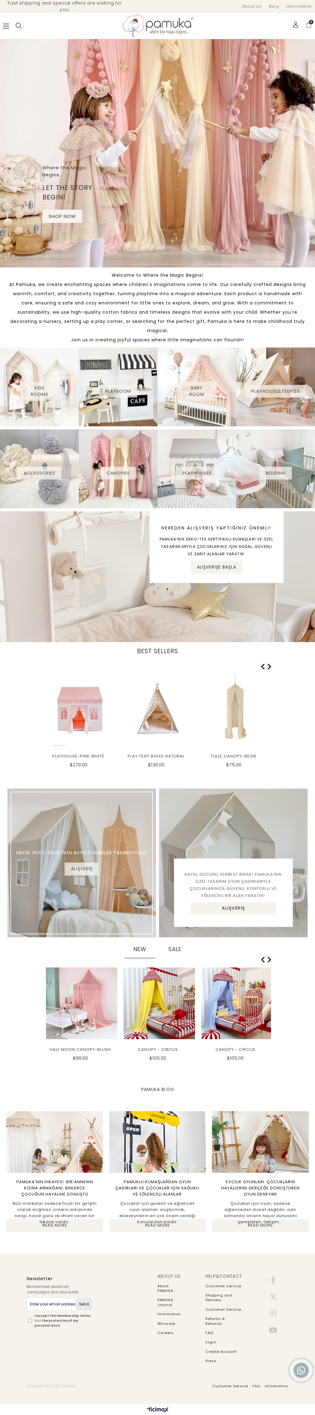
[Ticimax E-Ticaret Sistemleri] (158, 1410)
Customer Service (223, 1309)
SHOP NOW (62, 216)
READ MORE (54, 1225)
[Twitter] (273, 1297)
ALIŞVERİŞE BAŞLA (216, 567)
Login (210, 1342)
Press (211, 1361)
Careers (166, 1333)
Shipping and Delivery (218, 1297)
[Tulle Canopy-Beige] (235, 710)
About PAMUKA (165, 1288)
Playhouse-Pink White (78, 756)
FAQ (209, 1333)
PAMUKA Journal (165, 1302)
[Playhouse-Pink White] (80, 710)
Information (299, 6)
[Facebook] (273, 1280)
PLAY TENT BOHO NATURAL (156, 756)
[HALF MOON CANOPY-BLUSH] (80, 1003)
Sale (174, 949)
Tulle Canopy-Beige (234, 756)
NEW (140, 949)
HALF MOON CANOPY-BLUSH (78, 1049)
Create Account (221, 1351)
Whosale (166, 1323)
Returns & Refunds (215, 1321)
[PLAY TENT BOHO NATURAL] (157, 710)
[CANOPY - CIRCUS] (157, 1003)
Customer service (223, 1286)
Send (84, 1304)
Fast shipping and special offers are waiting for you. (65, 6)
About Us (252, 6)
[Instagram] (273, 1313)
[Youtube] (273, 1330)
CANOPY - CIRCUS (156, 1049)
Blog (274, 6)
